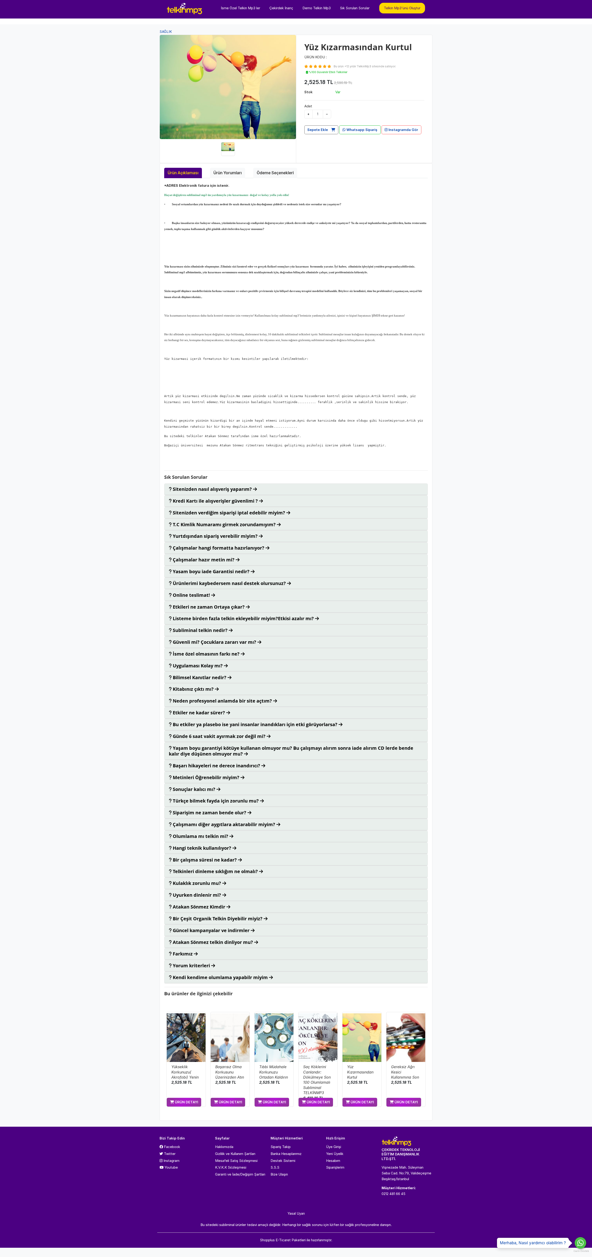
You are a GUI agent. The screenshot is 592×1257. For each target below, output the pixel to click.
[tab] (296, 489)
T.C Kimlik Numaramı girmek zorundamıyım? (224, 524)
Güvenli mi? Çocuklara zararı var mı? (214, 642)
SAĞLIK (166, 31)
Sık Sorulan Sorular (355, 8)
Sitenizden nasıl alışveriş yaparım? (212, 489)
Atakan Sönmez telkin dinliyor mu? (213, 942)
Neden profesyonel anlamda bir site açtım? (222, 701)
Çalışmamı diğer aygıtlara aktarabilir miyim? (224, 824)
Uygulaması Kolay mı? (198, 666)
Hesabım (333, 1160)
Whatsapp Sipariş (361, 130)
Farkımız (183, 954)
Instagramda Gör (403, 130)
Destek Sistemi (283, 1160)
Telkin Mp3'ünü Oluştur (402, 8)
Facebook (171, 1147)
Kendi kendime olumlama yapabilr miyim (220, 977)
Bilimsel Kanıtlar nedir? (200, 677)
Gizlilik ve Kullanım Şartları (235, 1153)
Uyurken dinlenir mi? (197, 895)
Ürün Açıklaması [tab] (183, 173)
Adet (308, 106)
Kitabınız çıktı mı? (193, 689)
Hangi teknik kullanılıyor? (202, 848)
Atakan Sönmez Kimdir (199, 907)
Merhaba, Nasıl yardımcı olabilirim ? (533, 1243)
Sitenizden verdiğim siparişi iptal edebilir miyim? (229, 513)
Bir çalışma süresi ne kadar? (205, 860)
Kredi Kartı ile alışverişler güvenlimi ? (215, 501)
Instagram (171, 1160)
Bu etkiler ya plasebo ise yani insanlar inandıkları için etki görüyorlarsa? (255, 724)
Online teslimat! (191, 595)
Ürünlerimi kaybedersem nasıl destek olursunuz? (229, 583)
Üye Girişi (333, 1147)
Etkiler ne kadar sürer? (199, 712)
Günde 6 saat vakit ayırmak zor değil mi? (219, 736)
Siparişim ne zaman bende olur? (209, 812)
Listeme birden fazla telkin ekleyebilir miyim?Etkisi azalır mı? (243, 618)
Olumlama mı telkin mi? (200, 836)
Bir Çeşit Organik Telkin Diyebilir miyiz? (218, 918)
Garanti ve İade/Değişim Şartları (240, 1174)
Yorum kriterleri (191, 965)
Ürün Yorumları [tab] (227, 173)
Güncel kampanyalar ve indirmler (211, 930)
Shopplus (267, 1240)
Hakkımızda (224, 1147)
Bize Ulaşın (279, 1174)
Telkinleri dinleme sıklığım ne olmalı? (215, 871)
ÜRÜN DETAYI (186, 1102)
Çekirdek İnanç (281, 8)
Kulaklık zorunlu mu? (197, 883)
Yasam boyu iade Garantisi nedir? (211, 571)
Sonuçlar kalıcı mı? (194, 789)
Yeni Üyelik (334, 1153)
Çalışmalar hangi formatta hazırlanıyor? (218, 548)
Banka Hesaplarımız (286, 1153)
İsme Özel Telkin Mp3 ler (240, 8)
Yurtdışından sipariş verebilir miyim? (215, 536)
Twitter (169, 1153)
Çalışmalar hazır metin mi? (204, 560)
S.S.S (275, 1167)
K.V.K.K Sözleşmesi (230, 1167)
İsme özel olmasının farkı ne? (206, 654)
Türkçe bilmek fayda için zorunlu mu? (216, 801)
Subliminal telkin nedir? (200, 630)
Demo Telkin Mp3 (316, 8)
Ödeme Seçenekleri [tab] (275, 173)
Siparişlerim (335, 1167)
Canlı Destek (580, 1251)
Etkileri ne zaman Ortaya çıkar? (209, 607)
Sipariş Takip (281, 1147)
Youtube (170, 1167)
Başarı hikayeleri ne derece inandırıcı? (216, 765)
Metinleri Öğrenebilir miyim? (206, 777)
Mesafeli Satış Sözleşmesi (236, 1160)
